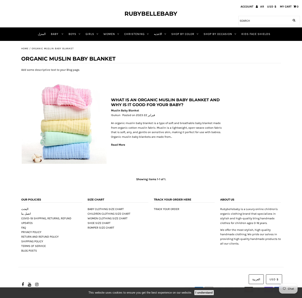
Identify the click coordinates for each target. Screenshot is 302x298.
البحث (25, 209)
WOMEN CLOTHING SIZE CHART (108, 218)
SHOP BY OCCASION (218, 34)
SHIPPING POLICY (32, 241)
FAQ (23, 227)
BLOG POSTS (29, 250)
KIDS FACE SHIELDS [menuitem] (255, 34)
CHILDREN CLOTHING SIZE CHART (109, 213)
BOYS (72, 34)
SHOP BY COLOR (182, 34)
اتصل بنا (26, 213)
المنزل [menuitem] (42, 34)
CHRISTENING (134, 34)
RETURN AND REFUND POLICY (40, 236)
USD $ (272, 6)
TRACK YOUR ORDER (166, 209)
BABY (55, 34)
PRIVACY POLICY (31, 232)
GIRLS (90, 34)
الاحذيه (158, 34)
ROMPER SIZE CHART (101, 227)
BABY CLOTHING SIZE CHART (106, 209)
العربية (256, 279)
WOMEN (109, 34)
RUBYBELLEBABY (150, 13)
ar (262, 6)
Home (25, 48)
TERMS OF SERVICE (33, 246)
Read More (118, 144)
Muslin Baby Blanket (125, 110)
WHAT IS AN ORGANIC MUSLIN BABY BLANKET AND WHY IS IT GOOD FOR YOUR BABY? (165, 102)
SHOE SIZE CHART (99, 223)
